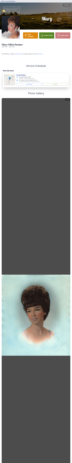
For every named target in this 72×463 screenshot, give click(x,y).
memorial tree (18, 54)
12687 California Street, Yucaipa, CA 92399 (29, 81)
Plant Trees (55, 84)
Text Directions (29, 84)
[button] (10, 78)
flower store (40, 54)
